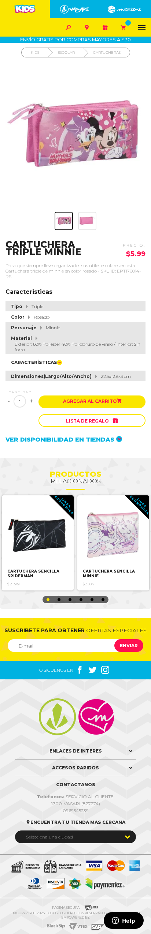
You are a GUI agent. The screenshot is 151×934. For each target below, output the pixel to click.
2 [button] (59, 599)
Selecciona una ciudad (49, 837)
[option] (38, 542)
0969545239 (76, 810)
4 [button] (81, 599)
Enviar (129, 645)
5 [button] (92, 599)
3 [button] (70, 599)
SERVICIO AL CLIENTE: (76, 796)
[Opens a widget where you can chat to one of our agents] (123, 921)
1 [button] (48, 599)
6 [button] (103, 599)
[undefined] (75, 136)
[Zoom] (64, 221)
